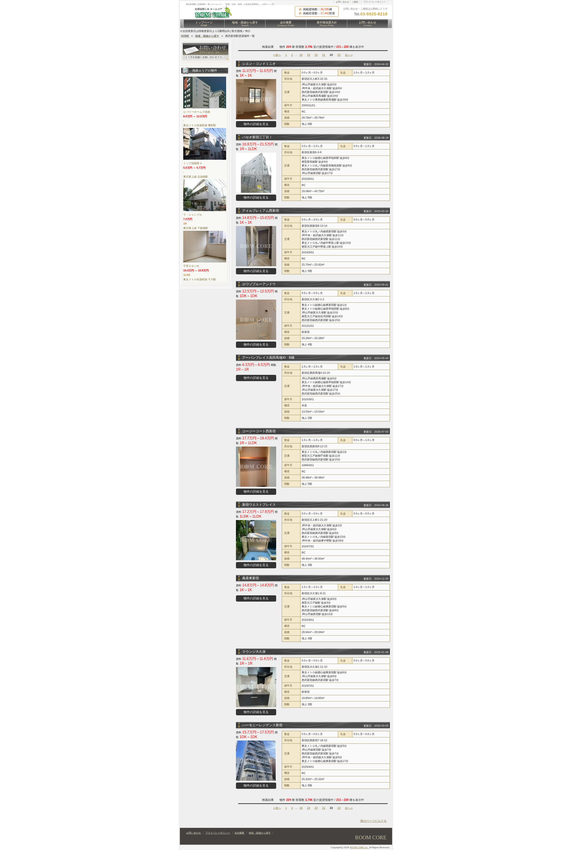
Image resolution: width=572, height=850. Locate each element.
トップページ (204, 24)
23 (339, 55)
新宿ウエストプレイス (259, 504)
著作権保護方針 (327, 24)
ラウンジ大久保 (254, 651)
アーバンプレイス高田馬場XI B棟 (268, 357)
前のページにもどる (373, 821)
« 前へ (277, 55)
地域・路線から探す (245, 24)
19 (308, 55)
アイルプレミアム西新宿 (260, 210)
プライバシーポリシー (375, 2)
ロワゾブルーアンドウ (259, 284)
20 (316, 55)
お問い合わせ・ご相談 (347, 2)
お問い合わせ (367, 24)
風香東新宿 (250, 578)
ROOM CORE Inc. (359, 847)
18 (301, 55)
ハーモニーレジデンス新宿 (262, 725)
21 (323, 55)
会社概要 (285, 24)
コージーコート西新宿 (259, 431)
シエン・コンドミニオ (259, 63)
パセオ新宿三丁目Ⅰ (257, 137)
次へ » (349, 55)
